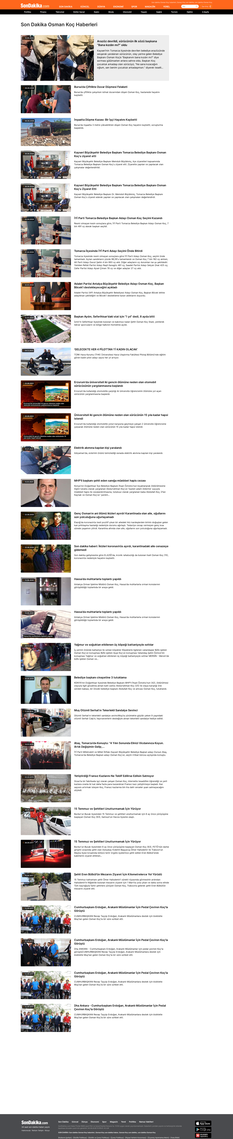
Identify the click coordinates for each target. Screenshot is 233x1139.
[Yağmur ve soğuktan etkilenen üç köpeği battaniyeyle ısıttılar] (46, 657)
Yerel (123, 1122)
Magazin (114, 1122)
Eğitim (190, 12)
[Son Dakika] (35, 5)
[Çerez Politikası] (117, 1138)
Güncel (75, 1122)
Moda (111, 12)
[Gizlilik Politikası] (80, 1138)
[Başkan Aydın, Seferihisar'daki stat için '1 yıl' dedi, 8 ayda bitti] (46, 329)
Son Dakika (63, 1122)
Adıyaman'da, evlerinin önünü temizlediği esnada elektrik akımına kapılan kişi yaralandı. (118, 453)
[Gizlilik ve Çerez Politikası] (98, 1138)
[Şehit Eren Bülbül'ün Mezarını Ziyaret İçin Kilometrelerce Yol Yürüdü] (46, 887)
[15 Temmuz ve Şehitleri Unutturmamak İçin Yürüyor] (46, 821)
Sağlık (159, 12)
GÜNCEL (84, 6)
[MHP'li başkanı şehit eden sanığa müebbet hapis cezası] (46, 493)
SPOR (134, 6)
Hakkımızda (26, 1130)
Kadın (96, 12)
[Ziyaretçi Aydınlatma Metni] (158, 1138)
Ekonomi (95, 1122)
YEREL (166, 6)
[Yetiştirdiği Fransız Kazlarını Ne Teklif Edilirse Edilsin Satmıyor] (46, 788)
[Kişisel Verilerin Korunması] (135, 1138)
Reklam (34, 1130)
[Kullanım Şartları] (65, 1138)
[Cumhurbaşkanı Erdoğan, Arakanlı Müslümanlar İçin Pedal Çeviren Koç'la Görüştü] (46, 919)
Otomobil (127, 12)
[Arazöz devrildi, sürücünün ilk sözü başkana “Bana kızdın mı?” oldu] (57, 58)
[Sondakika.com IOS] (203, 1123)
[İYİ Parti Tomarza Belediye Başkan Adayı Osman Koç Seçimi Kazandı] (46, 230)
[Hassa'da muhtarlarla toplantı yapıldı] (46, 591)
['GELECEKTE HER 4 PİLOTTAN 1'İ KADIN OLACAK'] (46, 362)
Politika (27, 12)
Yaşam (144, 12)
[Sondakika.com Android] (203, 1129)
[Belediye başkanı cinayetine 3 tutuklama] (46, 690)
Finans (43, 12)
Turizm (174, 12)
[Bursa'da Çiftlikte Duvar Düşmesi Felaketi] (46, 99)
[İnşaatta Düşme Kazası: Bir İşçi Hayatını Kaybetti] (46, 132)
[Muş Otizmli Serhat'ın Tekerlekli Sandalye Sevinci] (46, 723)
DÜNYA (101, 6)
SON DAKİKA (65, 6)
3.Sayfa (205, 12)
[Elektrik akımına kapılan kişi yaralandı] (46, 460)
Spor (104, 1122)
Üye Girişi (205, 6)
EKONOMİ (118, 6)
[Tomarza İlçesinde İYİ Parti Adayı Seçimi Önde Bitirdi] (46, 263)
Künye (47, 1130)
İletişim (41, 1130)
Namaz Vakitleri (146, 1122)
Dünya (85, 1122)
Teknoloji (60, 12)
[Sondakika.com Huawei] (203, 1135)
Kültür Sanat (79, 12)
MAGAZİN (150, 6)
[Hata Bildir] (175, 1138)
